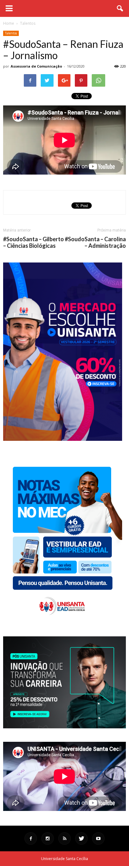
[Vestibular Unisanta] (62, 439)
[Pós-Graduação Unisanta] (64, 726)
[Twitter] (81, 838)
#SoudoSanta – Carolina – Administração (95, 242)
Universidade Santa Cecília (64, 858)
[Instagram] (47, 838)
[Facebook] (30, 838)
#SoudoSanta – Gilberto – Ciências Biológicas (33, 242)
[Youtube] (98, 838)
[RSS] (64, 838)
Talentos (11, 33)
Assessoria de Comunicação (36, 66)
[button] (120, 8)
